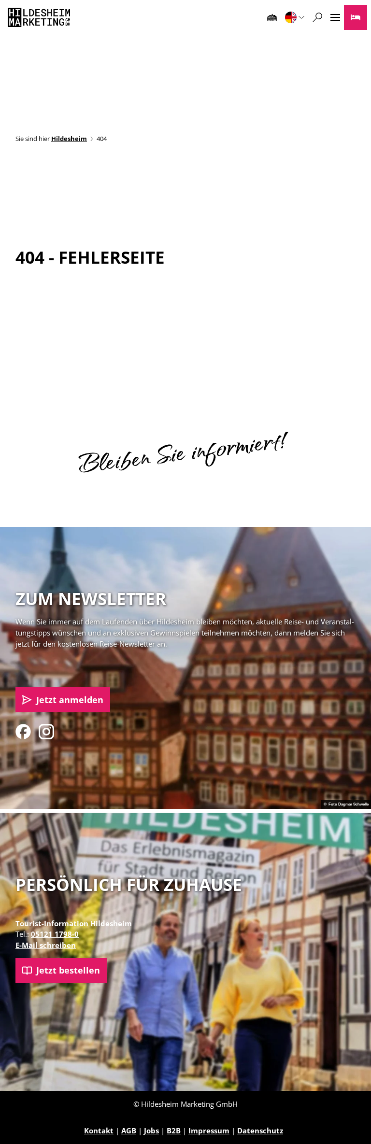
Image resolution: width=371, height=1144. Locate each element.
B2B (174, 1130)
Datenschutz (260, 1130)
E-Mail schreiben (45, 945)
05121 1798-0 (55, 934)
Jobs (151, 1130)
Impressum (208, 1130)
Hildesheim (69, 139)
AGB (128, 1130)
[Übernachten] (355, 17)
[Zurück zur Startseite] (39, 17)
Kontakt (99, 1130)
